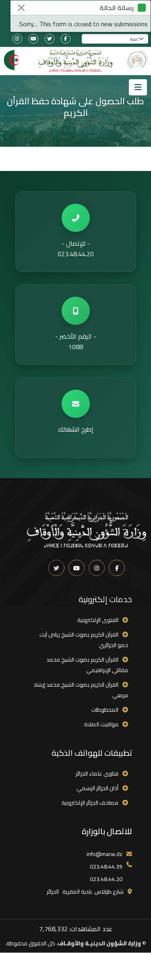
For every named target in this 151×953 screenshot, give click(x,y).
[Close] (21, 8)
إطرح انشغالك (75, 429)
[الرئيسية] (75, 61)
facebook (65, 39)
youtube (33, 39)
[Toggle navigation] (138, 87)
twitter (49, 39)
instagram (17, 39)
